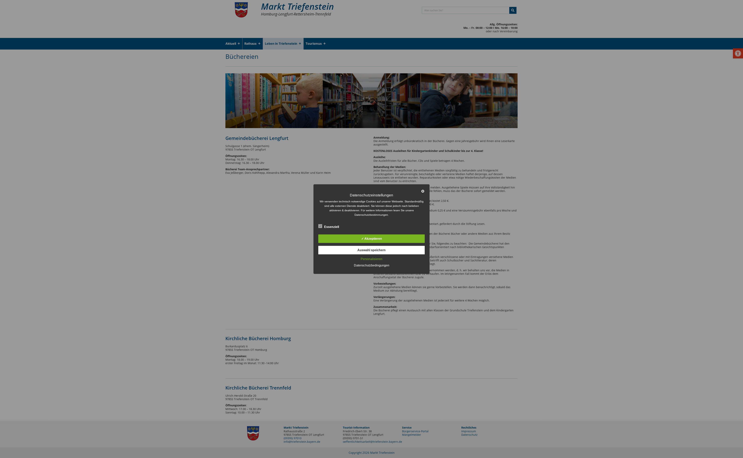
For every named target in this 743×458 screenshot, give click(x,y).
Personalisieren (371, 258)
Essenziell (331, 226)
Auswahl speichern (371, 250)
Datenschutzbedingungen (371, 265)
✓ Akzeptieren (371, 238)
